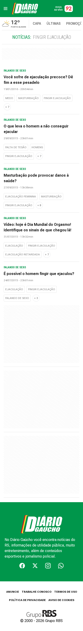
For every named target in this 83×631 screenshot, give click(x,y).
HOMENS (37, 147)
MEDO (9, 98)
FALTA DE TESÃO (16, 147)
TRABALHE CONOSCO (36, 591)
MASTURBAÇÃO (28, 98)
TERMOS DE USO (65, 591)
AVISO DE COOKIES (61, 600)
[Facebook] (22, 565)
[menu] (5, 8)
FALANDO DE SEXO (17, 298)
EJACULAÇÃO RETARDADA (22, 254)
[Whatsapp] (61, 565)
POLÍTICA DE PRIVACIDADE (27, 600)
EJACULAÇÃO (14, 245)
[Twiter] (35, 565)
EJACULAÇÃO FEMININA (20, 196)
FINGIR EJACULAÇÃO (57, 98)
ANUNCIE (12, 591)
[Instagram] (48, 565)
